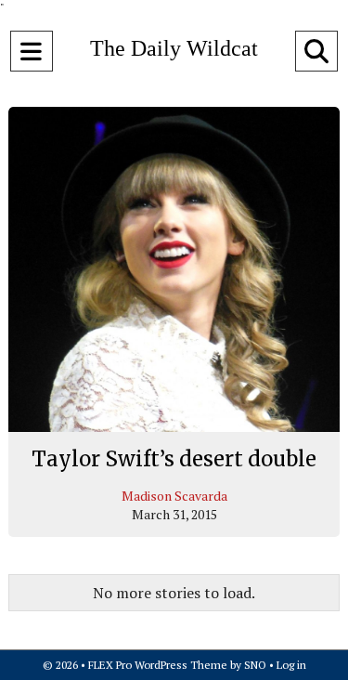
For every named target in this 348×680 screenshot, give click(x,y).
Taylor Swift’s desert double (174, 459)
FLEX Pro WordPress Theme (157, 665)
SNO (255, 665)
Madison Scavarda (174, 495)
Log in (291, 665)
